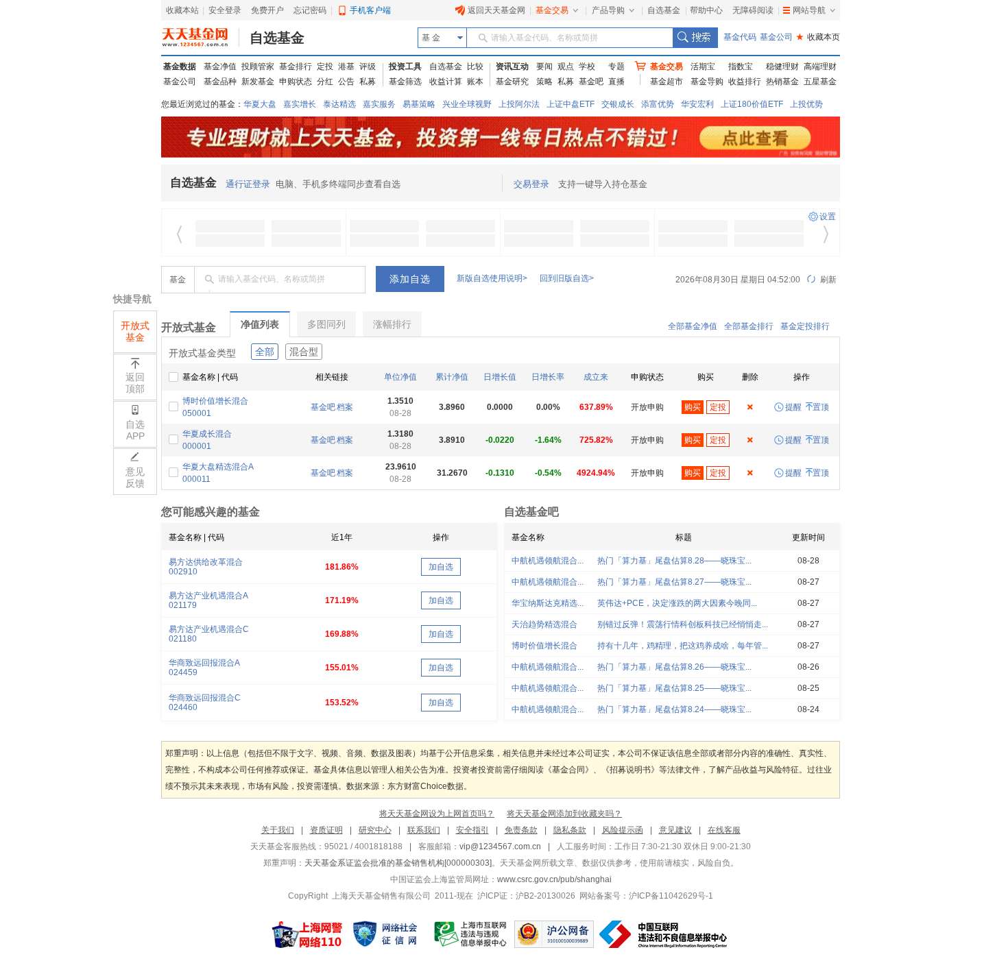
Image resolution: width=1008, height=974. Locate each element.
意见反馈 (135, 477)
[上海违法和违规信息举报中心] (471, 934)
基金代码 (739, 37)
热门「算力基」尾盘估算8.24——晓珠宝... (674, 709)
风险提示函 (622, 830)
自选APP (135, 430)
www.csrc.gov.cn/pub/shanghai (554, 879)
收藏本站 (182, 10)
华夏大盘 (259, 104)
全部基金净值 (692, 326)
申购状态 (295, 81)
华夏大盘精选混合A (218, 467)
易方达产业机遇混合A (208, 595)
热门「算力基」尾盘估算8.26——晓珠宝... (674, 667)
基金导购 (707, 81)
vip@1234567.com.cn (500, 846)
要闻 (544, 66)
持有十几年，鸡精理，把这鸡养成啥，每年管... (682, 645)
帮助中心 (706, 10)
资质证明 (326, 830)
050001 (196, 413)
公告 (346, 81)
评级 (367, 66)
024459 (183, 672)
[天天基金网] (200, 37)
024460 (183, 707)
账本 (475, 81)
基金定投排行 (805, 326)
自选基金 (663, 10)
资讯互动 (512, 66)
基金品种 (220, 81)
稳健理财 (782, 66)
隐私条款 (569, 830)
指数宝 (740, 66)
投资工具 (405, 66)
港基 (346, 66)
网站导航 (809, 10)
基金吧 (591, 81)
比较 (475, 66)
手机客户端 (370, 10)
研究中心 (375, 830)
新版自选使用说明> (492, 278)
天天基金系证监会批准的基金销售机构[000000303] (398, 863)
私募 (367, 81)
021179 (183, 605)
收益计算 (445, 81)
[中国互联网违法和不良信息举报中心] (664, 934)
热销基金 (782, 81)
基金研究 (512, 81)
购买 (692, 407)
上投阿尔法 (519, 104)
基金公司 (776, 37)
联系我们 (423, 830)
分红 (325, 81)
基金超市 (666, 81)
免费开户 (267, 10)
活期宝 (703, 66)
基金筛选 (405, 81)
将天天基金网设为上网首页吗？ (436, 813)
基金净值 (220, 66)
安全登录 (224, 10)
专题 (616, 66)
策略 (544, 81)
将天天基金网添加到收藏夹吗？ (564, 813)
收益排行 (744, 81)
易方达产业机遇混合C (209, 629)
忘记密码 (309, 10)
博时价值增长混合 (215, 401)
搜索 (695, 37)
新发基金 (257, 81)
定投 (325, 66)
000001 (196, 446)
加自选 (441, 567)
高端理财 (820, 66)
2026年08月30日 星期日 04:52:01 (737, 279)
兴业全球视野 (467, 104)
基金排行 (295, 66)
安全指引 (472, 830)
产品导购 (608, 10)
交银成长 (617, 104)
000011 (196, 479)
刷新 (827, 279)
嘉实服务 (379, 104)
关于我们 (277, 830)
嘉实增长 (299, 104)
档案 (345, 407)
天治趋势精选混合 (544, 624)
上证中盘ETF (571, 104)
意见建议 (675, 830)
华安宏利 (697, 104)
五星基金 (820, 81)
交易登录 (531, 184)
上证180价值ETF (752, 104)
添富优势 (657, 104)
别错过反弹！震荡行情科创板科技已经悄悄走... (682, 624)
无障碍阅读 (752, 10)
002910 (183, 571)
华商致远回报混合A (204, 663)
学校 (587, 66)
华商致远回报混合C (205, 698)
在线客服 (724, 830)
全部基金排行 (748, 326)
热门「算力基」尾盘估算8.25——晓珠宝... (674, 688)
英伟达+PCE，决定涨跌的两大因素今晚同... (677, 603)
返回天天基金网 (496, 10)
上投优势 (806, 104)
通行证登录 (248, 184)
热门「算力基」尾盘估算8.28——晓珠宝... (674, 560)
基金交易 (552, 10)
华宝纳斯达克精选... (548, 603)
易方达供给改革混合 (206, 562)
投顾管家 (257, 66)
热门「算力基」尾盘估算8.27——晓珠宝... (674, 582)
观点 (565, 66)
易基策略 (419, 104)
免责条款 (521, 830)
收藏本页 (818, 37)
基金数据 (179, 66)
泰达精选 (339, 104)
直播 (616, 81)
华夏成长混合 (207, 434)
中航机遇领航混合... (548, 560)
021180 (183, 639)
